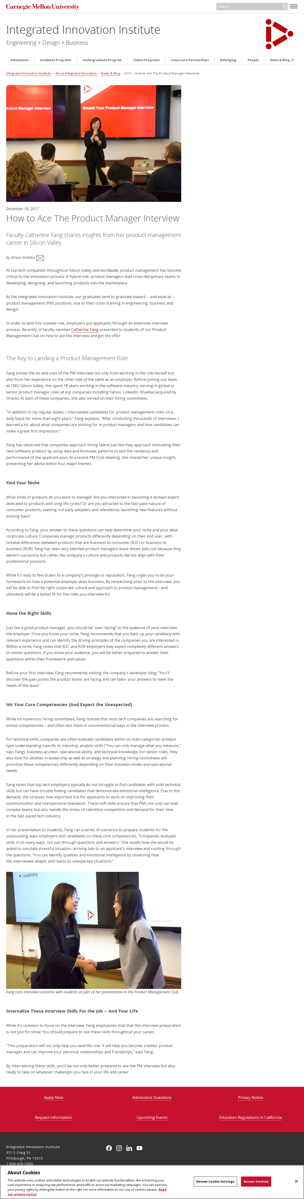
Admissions (19, 60)
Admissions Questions (152, 1097)
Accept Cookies (256, 1181)
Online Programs (146, 60)
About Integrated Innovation (76, 73)
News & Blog (280, 60)
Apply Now (53, 1097)
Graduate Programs (55, 60)
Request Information (53, 1117)
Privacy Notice (250, 1097)
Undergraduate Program (102, 60)
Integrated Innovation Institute (83, 29)
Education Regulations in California (250, 1117)
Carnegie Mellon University (42, 7)
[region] (152, 1182)
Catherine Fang (85, 329)
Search (284, 6)
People (253, 60)
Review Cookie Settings (215, 1181)
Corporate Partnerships (190, 60)
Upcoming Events (152, 1117)
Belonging (228, 60)
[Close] (296, 1181)
